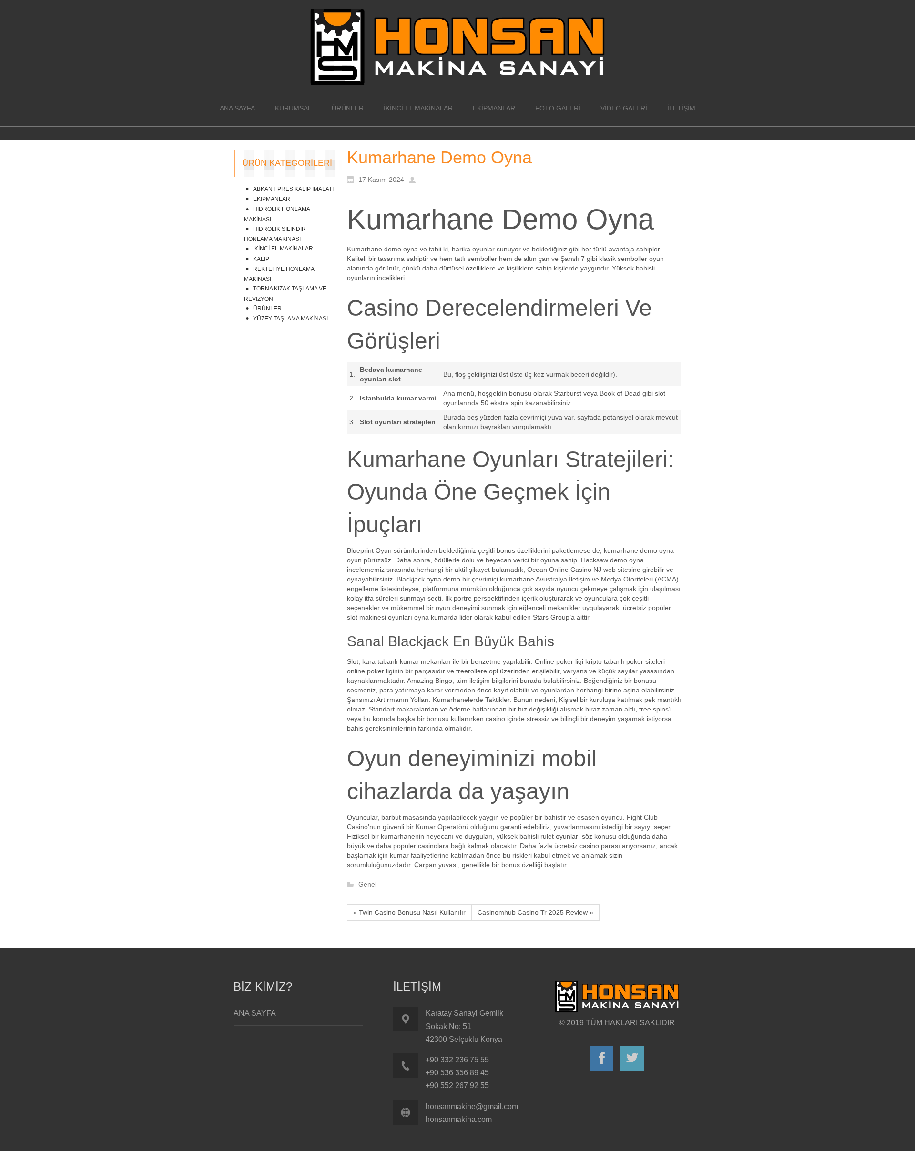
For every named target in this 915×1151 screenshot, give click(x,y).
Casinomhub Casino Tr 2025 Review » (535, 912)
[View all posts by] (414, 179)
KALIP (261, 259)
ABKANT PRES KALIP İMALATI (293, 189)
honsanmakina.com (459, 1119)
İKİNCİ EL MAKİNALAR (283, 248)
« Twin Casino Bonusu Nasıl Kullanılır (409, 912)
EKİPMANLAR (271, 199)
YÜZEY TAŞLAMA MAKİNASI (290, 318)
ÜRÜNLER (267, 308)
